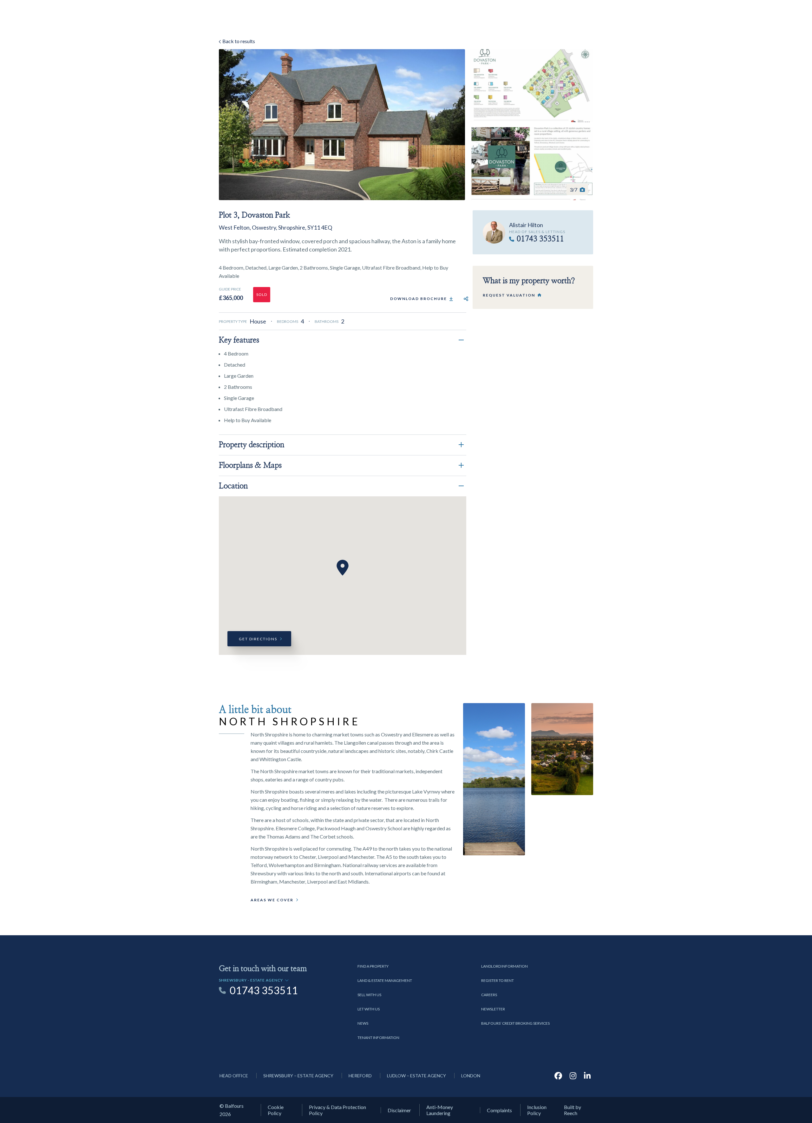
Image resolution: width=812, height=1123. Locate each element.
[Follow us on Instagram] (573, 1075)
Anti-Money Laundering (439, 1110)
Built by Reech (572, 1110)
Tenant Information (378, 1037)
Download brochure (418, 298)
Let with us (368, 1009)
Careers (489, 994)
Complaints (499, 1110)
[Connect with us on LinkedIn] (587, 1075)
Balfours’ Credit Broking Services (515, 1023)
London (470, 1075)
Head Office (233, 1075)
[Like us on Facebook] (558, 1075)
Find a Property (373, 966)
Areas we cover (272, 900)
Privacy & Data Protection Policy (337, 1110)
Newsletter (493, 1009)
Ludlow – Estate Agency (416, 1075)
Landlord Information (504, 966)
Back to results (238, 41)
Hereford (360, 1075)
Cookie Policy (276, 1110)
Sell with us (369, 994)
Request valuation (509, 295)
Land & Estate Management (384, 980)
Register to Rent (497, 980)
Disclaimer (399, 1110)
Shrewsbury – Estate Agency (298, 1075)
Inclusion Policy (537, 1110)
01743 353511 (540, 239)
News (362, 1023)
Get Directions (258, 639)
